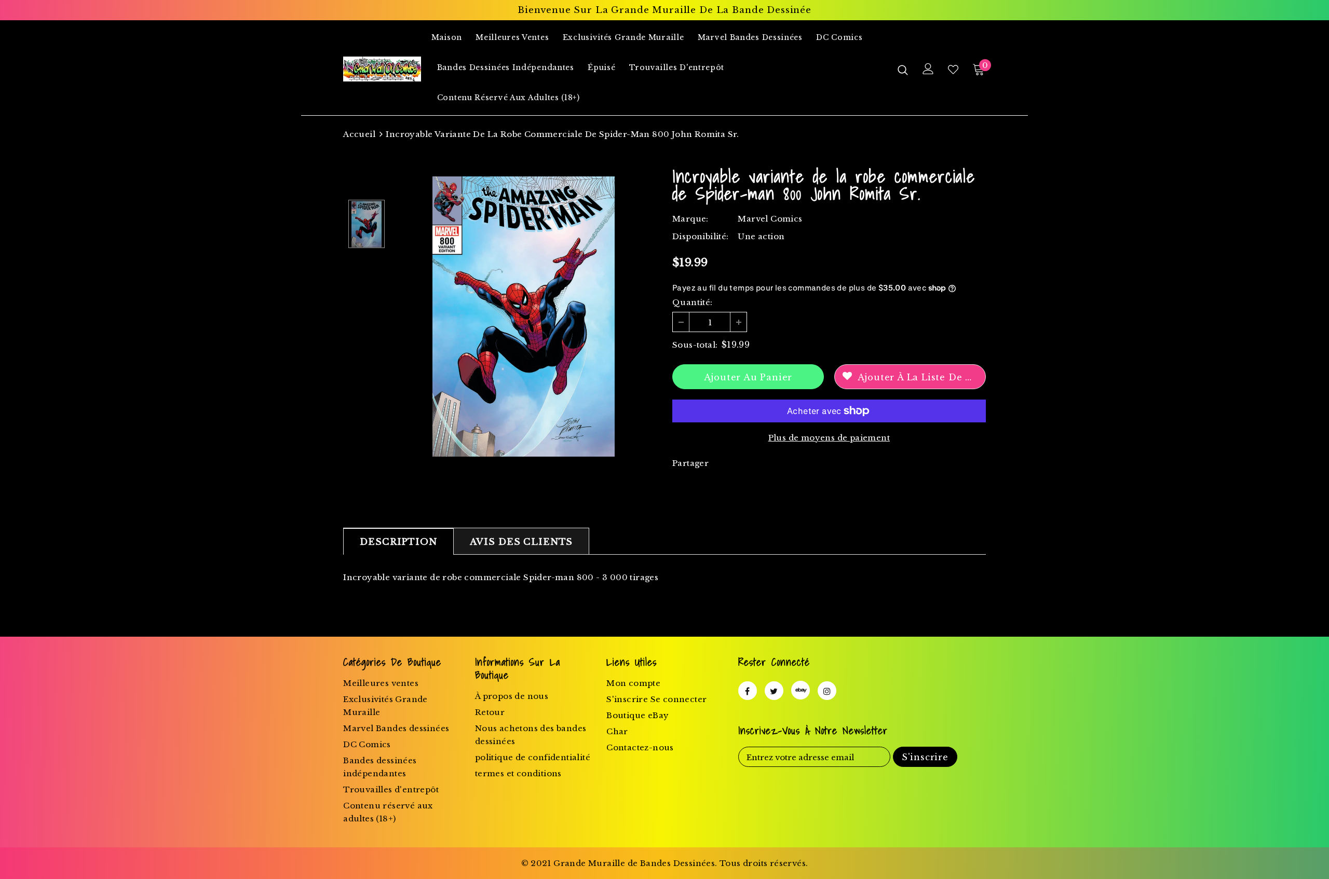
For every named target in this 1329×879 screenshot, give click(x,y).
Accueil (359, 134)
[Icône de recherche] (903, 69)
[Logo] (382, 69)
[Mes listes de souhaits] (953, 69)
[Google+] (800, 690)
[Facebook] (747, 690)
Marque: (690, 219)
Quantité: (692, 302)
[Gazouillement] (774, 690)
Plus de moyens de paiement (829, 438)
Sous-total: (694, 345)
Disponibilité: (700, 236)
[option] (523, 316)
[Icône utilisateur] (928, 69)
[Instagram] (827, 690)
